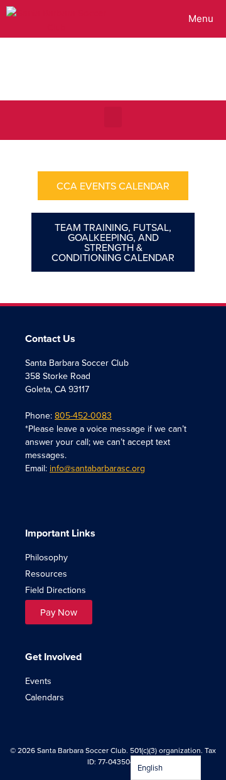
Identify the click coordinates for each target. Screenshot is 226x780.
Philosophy (46, 557)
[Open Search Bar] (140, 19)
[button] (113, 117)
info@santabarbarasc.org (97, 468)
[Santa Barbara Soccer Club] (56, 19)
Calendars (44, 697)
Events (38, 681)
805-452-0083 (83, 415)
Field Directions (55, 590)
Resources (46, 573)
